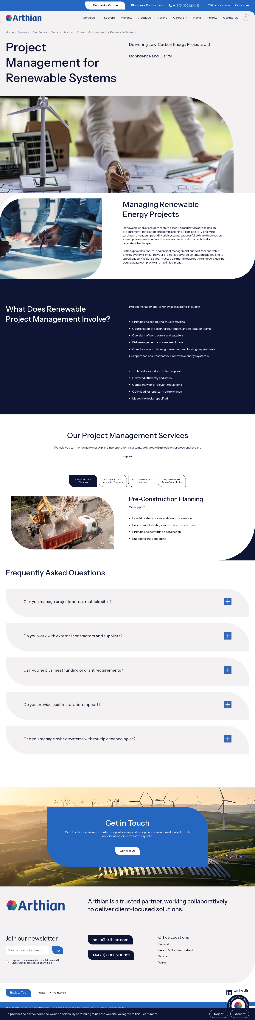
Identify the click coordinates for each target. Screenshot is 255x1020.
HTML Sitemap (58, 992)
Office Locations (219, 5)
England (163, 944)
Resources (242, 5)
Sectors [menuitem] (109, 17)
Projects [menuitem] (126, 17)
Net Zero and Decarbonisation (53, 32)
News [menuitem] (197, 17)
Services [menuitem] (89, 17)
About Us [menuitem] (144, 17)
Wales (162, 962)
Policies (41, 992)
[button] (128, 603)
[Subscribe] (57, 950)
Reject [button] (218, 1014)
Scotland (164, 956)
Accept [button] (240, 1014)
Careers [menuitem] (178, 17)
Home (10, 32)
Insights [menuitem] (212, 17)
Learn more (150, 1014)
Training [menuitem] (162, 17)
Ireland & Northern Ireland (175, 950)
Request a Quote (105, 5)
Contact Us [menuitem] (230, 17)
